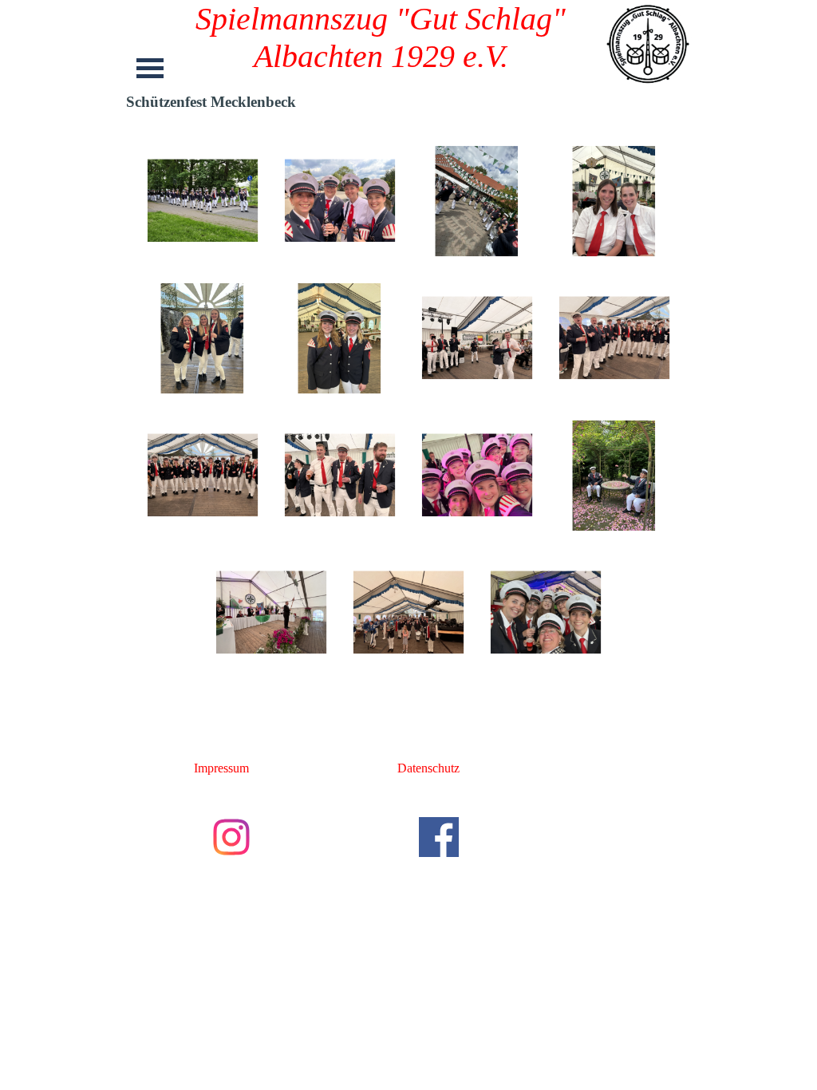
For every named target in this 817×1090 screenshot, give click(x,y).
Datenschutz (428, 768)
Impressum (221, 768)
